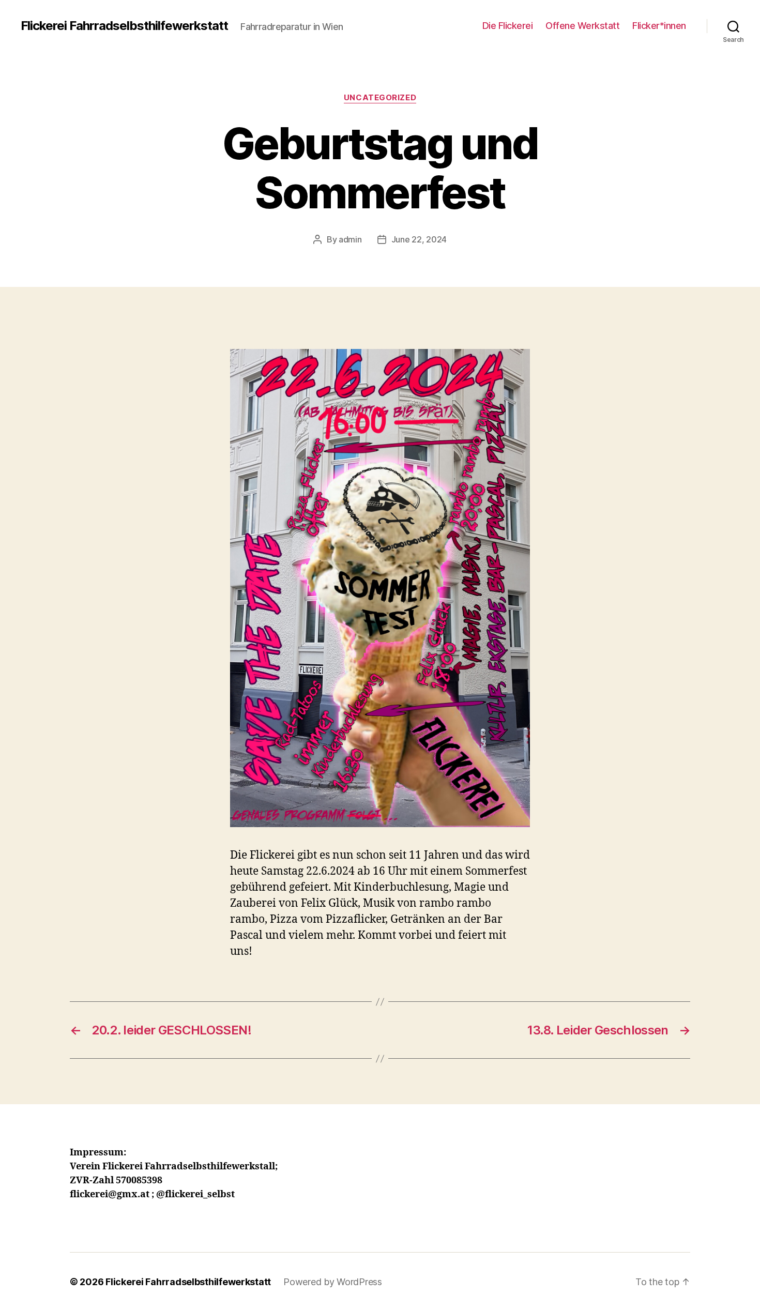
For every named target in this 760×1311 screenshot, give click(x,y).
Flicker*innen (659, 25)
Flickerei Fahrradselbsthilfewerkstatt (124, 26)
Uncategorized (380, 97)
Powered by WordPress (332, 1281)
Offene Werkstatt (582, 25)
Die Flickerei (507, 25)
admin (350, 239)
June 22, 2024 (419, 239)
